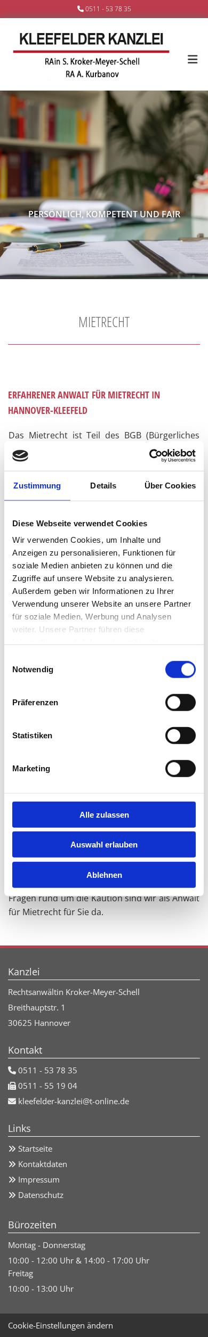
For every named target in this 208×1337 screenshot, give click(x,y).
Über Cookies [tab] (170, 485)
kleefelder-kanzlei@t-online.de (73, 1101)
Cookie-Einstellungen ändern (60, 1325)
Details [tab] (103, 485)
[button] (191, 54)
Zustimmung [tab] (37, 485)
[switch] (180, 702)
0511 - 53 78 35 (108, 8)
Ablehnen (104, 874)
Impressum (39, 1179)
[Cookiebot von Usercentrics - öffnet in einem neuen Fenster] (149, 456)
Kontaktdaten (42, 1164)
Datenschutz (40, 1194)
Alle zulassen (104, 814)
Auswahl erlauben (104, 844)
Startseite (35, 1148)
